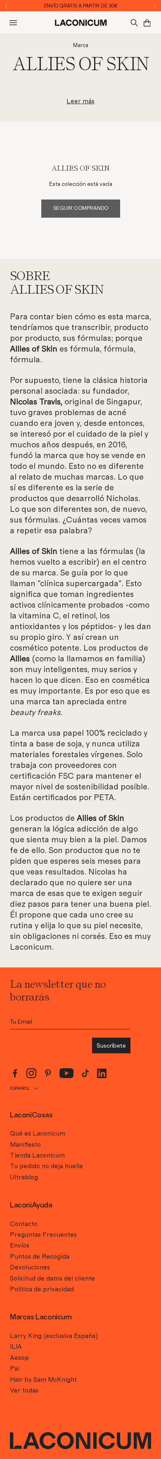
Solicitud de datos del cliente (52, 1278)
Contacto (24, 1224)
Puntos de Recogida (39, 1256)
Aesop (19, 1357)
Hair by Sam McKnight (43, 1379)
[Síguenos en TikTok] (85, 1073)
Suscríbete (111, 1045)
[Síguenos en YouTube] (66, 1073)
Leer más (80, 101)
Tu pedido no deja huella (46, 1166)
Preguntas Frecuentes (43, 1234)
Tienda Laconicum (37, 1155)
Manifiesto (25, 1144)
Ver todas (24, 1390)
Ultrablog (24, 1177)
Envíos (19, 1245)
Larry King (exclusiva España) (54, 1336)
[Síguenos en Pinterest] (48, 1073)
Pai (14, 1368)
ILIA (16, 1346)
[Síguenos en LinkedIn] (102, 1073)
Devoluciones (30, 1267)
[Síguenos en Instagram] (31, 1073)
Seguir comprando (80, 208)
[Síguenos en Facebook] (15, 1073)
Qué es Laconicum (37, 1133)
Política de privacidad (42, 1289)
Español (20, 1088)
